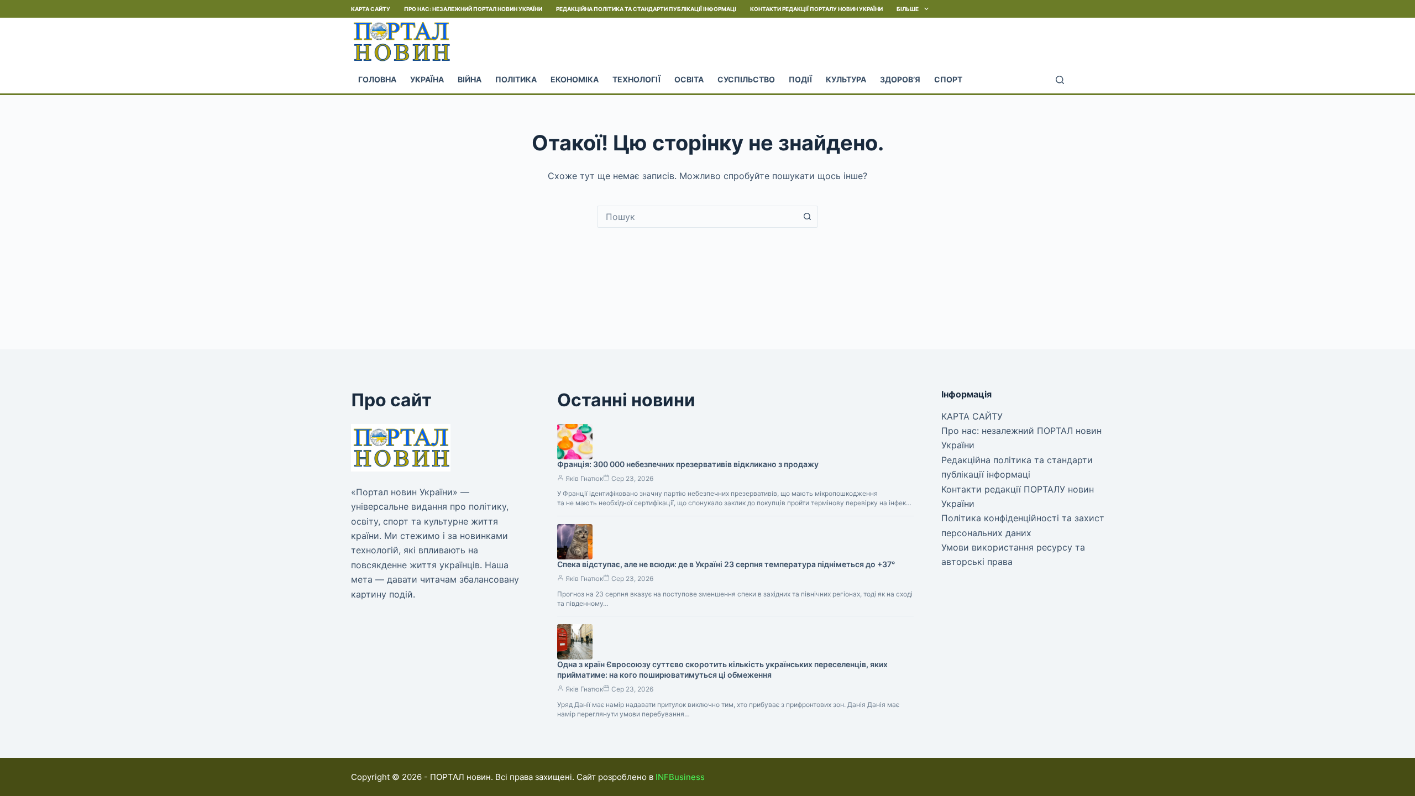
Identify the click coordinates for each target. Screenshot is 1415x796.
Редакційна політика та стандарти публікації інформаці (646, 9)
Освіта (689, 79)
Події (800, 79)
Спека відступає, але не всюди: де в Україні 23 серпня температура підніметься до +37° (726, 564)
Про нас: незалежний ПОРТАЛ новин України (473, 9)
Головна (377, 79)
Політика (516, 79)
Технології (636, 79)
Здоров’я (900, 79)
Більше (908, 9)
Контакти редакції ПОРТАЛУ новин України (816, 9)
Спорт (948, 79)
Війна (469, 79)
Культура (846, 79)
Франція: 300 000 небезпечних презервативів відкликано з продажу (688, 464)
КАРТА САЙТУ (370, 9)
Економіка (575, 79)
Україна (427, 79)
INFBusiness (680, 777)
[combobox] (697, 217)
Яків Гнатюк (584, 478)
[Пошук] (1060, 80)
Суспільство (746, 79)
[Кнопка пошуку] (806, 216)
